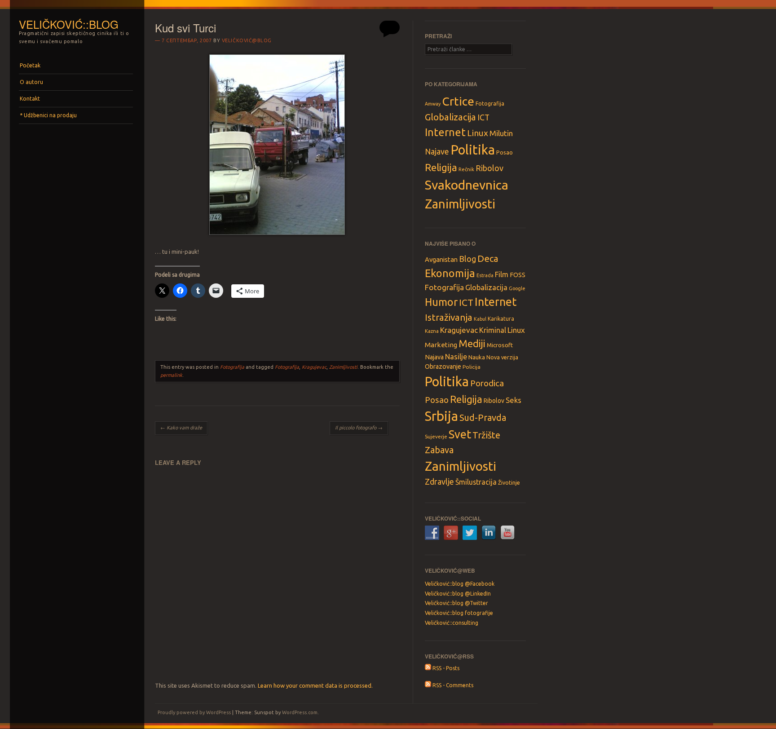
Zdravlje (439, 481)
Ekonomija (450, 273)
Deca (487, 258)
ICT (483, 117)
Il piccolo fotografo (359, 427)
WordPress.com (299, 712)
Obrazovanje (443, 366)
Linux (477, 133)
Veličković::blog (69, 24)
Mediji (472, 343)
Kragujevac (314, 367)
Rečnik (466, 169)
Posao (504, 152)
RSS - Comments (452, 685)
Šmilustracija (476, 482)
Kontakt (30, 99)
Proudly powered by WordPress (194, 712)
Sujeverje (436, 436)
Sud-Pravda (482, 417)
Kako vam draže (181, 427)
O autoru (31, 82)
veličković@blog (247, 40)
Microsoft (500, 345)
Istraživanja (448, 317)
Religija (441, 167)
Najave (437, 151)
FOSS (517, 274)
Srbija (441, 416)
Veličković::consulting (451, 623)
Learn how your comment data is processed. (315, 685)
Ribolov (489, 167)
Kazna (432, 331)
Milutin (501, 133)
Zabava (439, 450)
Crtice (458, 101)
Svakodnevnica (466, 184)
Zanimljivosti (343, 367)
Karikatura (501, 319)
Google (517, 288)
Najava (434, 357)
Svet (460, 434)
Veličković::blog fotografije (459, 613)
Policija (472, 367)
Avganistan (441, 259)
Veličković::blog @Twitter (456, 603)
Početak (30, 65)
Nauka (476, 357)
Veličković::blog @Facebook (459, 584)
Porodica (487, 383)
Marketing (441, 345)
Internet (445, 132)
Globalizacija (450, 117)
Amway (433, 103)
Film (501, 274)
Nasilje (456, 357)
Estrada (485, 275)
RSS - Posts (445, 668)
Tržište (486, 435)
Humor (441, 302)
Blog (467, 258)
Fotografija (232, 367)
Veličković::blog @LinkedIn (458, 593)
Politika (472, 149)
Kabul (480, 319)
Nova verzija (502, 357)
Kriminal (492, 330)
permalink (171, 375)
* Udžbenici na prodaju (48, 115)
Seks (513, 400)
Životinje (509, 482)
